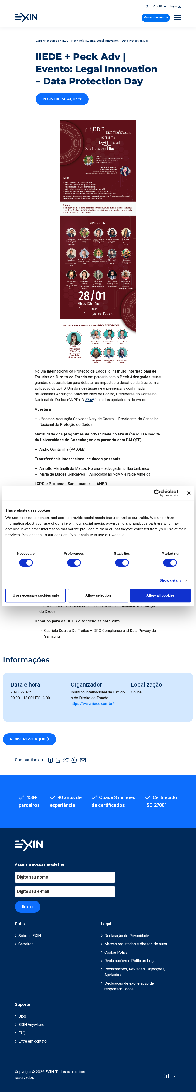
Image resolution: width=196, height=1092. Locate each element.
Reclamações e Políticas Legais (131, 960)
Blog (22, 1016)
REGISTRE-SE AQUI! (60, 99)
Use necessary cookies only (36, 595)
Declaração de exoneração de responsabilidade (129, 986)
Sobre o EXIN (29, 935)
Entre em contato (32, 1041)
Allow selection (98, 595)
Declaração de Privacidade (126, 935)
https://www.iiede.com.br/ (92, 703)
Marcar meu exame (156, 17)
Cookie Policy (116, 952)
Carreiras (25, 944)
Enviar (27, 906)
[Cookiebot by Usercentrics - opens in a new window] (157, 493)
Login (174, 6)
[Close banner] (189, 493)
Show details (170, 580)
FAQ (21, 1033)
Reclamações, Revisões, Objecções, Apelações (134, 972)
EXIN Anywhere (31, 1024)
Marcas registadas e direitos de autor (135, 944)
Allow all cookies (160, 595)
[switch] (74, 563)
